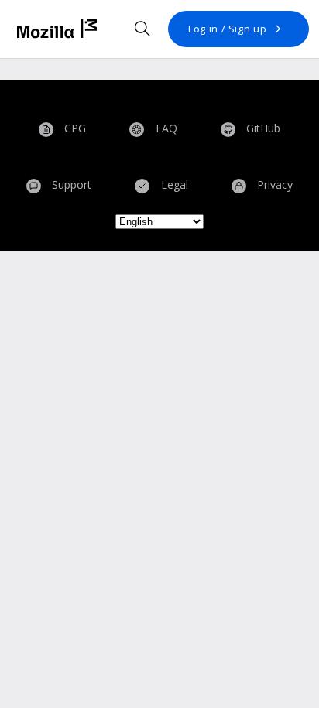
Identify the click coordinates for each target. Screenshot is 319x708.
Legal (173, 184)
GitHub (261, 128)
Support (70, 184)
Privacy (273, 184)
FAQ (165, 128)
